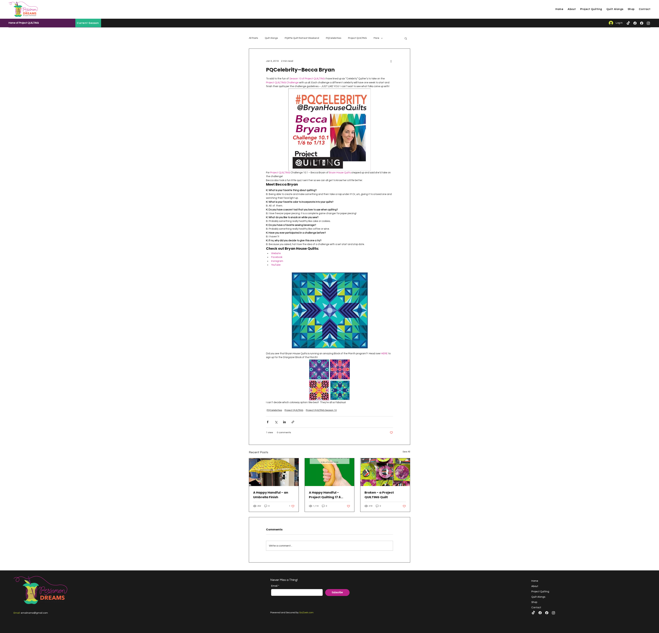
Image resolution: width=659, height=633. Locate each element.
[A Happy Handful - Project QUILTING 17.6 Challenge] (329, 472)
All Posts (253, 38)
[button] (405, 38)
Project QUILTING (357, 38)
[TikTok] (628, 23)
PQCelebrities (333, 38)
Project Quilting (540, 591)
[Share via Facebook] (267, 422)
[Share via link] (292, 422)
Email (275, 586)
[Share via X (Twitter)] (276, 422)
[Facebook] (635, 23)
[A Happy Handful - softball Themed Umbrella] (274, 472)
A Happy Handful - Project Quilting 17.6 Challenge (325, 494)
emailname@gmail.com (34, 613)
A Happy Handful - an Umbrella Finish (270, 494)
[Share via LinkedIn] (284, 422)
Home (534, 581)
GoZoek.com (306, 612)
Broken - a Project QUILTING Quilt (379, 494)
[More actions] (391, 61)
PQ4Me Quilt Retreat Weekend (302, 38)
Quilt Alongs (271, 38)
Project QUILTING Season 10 (321, 410)
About (534, 586)
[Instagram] (648, 23)
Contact (536, 607)
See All (406, 452)
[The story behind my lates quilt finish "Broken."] (385, 472)
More (376, 38)
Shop (534, 602)
